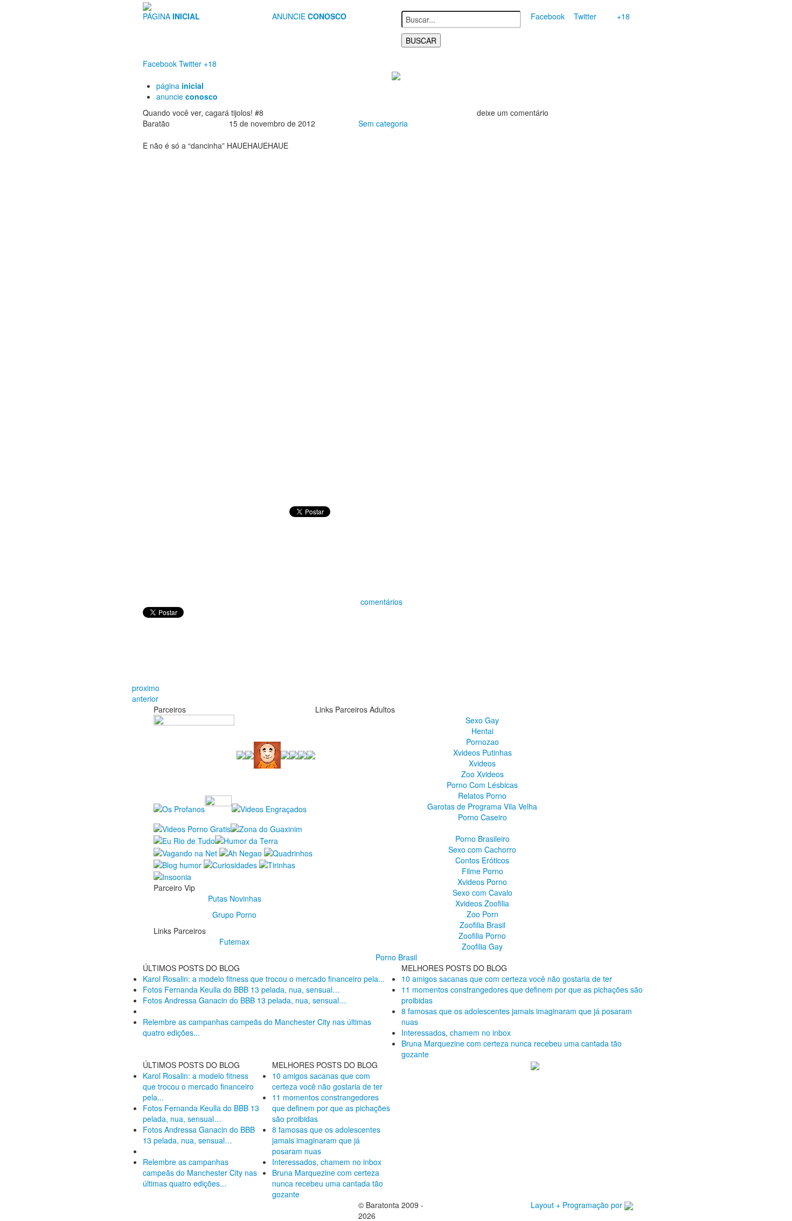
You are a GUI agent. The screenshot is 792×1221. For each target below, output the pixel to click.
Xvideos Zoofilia (482, 903)
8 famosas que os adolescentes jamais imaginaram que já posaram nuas (326, 1140)
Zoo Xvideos (482, 774)
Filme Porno (482, 871)
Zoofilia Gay (482, 946)
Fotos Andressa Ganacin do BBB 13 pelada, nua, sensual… (244, 1000)
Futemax (234, 941)
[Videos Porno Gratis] (192, 827)
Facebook (548, 16)
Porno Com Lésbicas (482, 784)
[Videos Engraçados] (269, 807)
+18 (623, 16)
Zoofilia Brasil (482, 924)
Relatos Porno (482, 795)
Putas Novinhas (234, 898)
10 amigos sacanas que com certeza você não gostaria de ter (506, 978)
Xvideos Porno (482, 881)
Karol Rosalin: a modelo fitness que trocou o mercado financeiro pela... (264, 978)
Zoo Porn (482, 914)
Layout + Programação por (577, 1204)
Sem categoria (383, 123)
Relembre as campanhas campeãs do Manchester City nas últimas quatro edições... (200, 1172)
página (180, 85)
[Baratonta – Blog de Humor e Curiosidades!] (147, 5)
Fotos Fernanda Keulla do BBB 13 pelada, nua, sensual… (241, 989)
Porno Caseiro (482, 817)
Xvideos (482, 763)
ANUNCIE (309, 16)
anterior (145, 698)
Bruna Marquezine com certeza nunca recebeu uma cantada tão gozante (327, 1183)
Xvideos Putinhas (482, 752)
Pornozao (482, 741)
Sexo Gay (482, 720)
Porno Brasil (396, 957)
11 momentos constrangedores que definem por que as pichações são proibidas (331, 1108)
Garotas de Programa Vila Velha (482, 806)
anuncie (187, 96)
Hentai (482, 730)
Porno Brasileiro (482, 838)
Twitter (585, 16)
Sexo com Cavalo (482, 892)
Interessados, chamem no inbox (456, 1032)
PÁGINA (171, 16)
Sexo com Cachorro (482, 849)
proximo (145, 687)
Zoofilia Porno (482, 935)
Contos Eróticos (482, 860)
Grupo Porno (234, 914)
